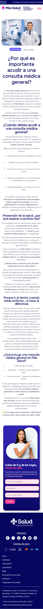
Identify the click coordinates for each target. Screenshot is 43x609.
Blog (4, 571)
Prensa (31, 2)
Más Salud (15, 49)
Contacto (25, 2)
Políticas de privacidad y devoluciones (17, 605)
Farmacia (6, 560)
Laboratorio (7, 564)
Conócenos (17, 2)
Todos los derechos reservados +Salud (18, 602)
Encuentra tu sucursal (11, 575)
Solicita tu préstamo (3, 2)
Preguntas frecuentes (11, 582)
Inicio (4, 556)
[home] (17, 8)
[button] (39, 8)
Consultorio (7, 567)
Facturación (39, 2)
